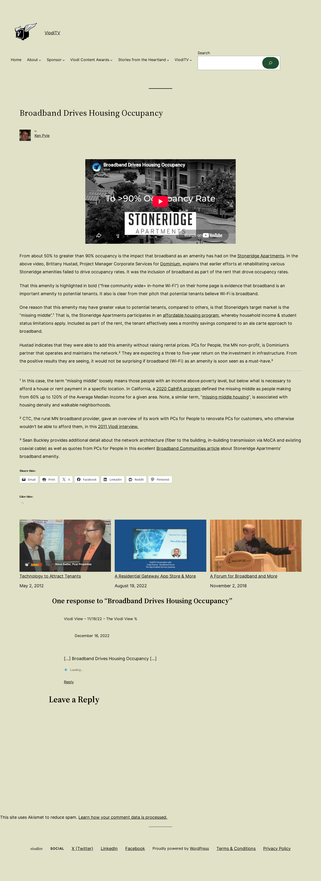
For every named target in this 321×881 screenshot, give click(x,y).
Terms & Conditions (236, 848)
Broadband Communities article (188, 448)
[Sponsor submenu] (64, 60)
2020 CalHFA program (178, 388)
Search (204, 52)
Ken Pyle (42, 135)
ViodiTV (52, 32)
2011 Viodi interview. (118, 426)
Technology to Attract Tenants (50, 576)
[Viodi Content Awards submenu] (111, 60)
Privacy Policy (277, 848)
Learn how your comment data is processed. (122, 817)
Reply (69, 682)
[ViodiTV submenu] (191, 60)
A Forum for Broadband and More (243, 576)
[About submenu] (40, 60)
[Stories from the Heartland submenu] (168, 60)
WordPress (199, 848)
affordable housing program (191, 315)
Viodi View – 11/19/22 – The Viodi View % (100, 618)
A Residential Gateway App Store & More (155, 576)
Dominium (170, 263)
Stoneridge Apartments (260, 255)
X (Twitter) (82, 848)
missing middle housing (225, 396)
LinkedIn (109, 848)
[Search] (270, 63)
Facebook (135, 848)
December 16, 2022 (92, 635)
